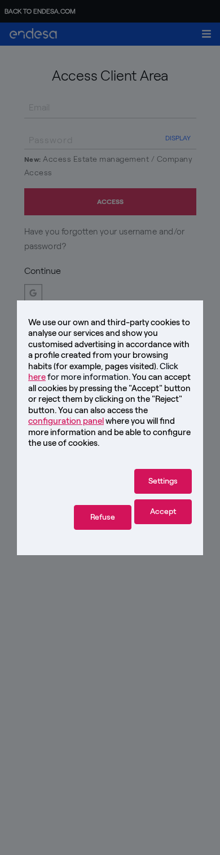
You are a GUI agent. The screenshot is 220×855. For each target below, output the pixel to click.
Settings (163, 481)
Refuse (102, 517)
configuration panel (66, 421)
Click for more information (103, 372)
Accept (163, 511)
